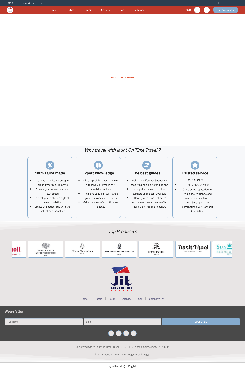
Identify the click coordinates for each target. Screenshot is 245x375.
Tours (87, 9)
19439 (9, 3)
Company (139, 9)
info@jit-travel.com (32, 3)
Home (53, 9)
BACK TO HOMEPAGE (122, 77)
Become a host (226, 9)
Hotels (70, 9)
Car (122, 9)
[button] (197, 10)
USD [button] (188, 10)
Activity (105, 9)
